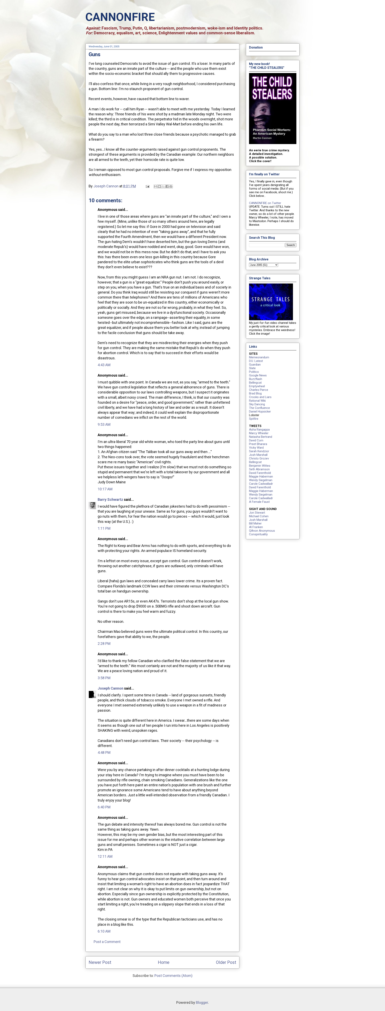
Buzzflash (255, 379)
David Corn (256, 440)
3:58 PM (104, 678)
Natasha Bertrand (260, 437)
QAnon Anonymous (262, 530)
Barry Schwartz (110, 499)
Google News (258, 375)
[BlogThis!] (159, 186)
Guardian (255, 364)
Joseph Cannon (110, 688)
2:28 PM (104, 643)
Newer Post (100, 962)
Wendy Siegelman (260, 480)
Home (163, 962)
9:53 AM (104, 424)
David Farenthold (260, 473)
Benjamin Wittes (259, 465)
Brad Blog (255, 393)
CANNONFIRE (120, 17)
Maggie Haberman (261, 476)
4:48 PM (104, 752)
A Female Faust (259, 502)
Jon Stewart (257, 512)
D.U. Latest (256, 361)
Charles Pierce (258, 390)
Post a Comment (107, 942)
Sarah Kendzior (259, 451)
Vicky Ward (256, 447)
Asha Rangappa (259, 429)
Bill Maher (255, 523)
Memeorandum (259, 357)
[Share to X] (163, 186)
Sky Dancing (257, 404)
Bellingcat (255, 382)
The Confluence (259, 408)
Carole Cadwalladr (261, 484)
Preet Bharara (258, 444)
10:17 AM (105, 489)
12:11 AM (105, 856)
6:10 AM (104, 931)
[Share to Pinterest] (171, 186)
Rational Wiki (257, 400)
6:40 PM (104, 807)
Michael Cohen (258, 516)
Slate (252, 368)
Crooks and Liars (260, 397)
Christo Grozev (259, 458)
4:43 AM (104, 365)
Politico (254, 372)
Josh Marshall (258, 455)
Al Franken (256, 527)
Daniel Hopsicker (260, 411)
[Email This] (156, 186)
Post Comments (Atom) (173, 975)
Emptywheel (257, 386)
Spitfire (253, 419)
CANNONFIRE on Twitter (265, 203)
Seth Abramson (259, 469)
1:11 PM (104, 528)
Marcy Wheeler (258, 433)
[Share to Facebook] (167, 186)
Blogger (202, 1002)
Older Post (226, 962)
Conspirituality (258, 534)
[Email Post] (147, 186)
